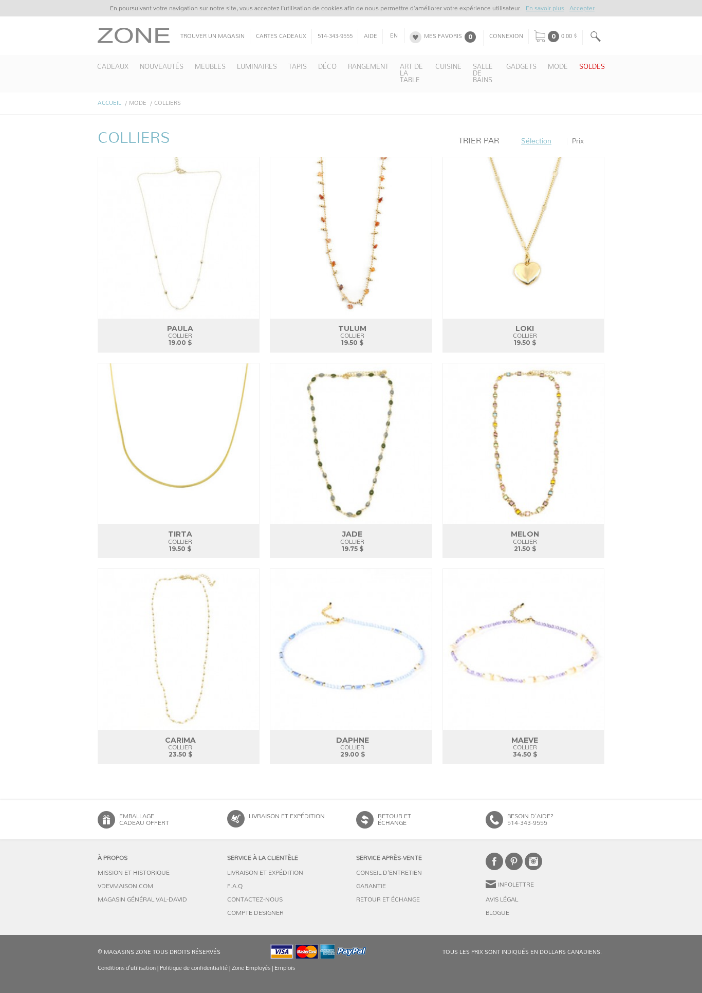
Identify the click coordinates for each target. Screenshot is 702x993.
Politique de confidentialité (194, 968)
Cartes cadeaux (281, 36)
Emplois (284, 968)
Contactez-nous (255, 899)
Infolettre (516, 884)
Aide (370, 36)
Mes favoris (443, 36)
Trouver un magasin (212, 36)
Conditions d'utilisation (127, 968)
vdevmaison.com (125, 886)
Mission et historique (134, 873)
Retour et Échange (388, 899)
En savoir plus (545, 8)
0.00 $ (569, 36)
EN (394, 36)
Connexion (506, 36)
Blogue (497, 913)
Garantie (371, 886)
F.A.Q (235, 886)
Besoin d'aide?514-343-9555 (530, 819)
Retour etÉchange (394, 819)
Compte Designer (255, 913)
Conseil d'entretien (389, 873)
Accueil (109, 103)
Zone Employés (251, 968)
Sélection (536, 141)
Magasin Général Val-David (142, 899)
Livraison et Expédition (287, 816)
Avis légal (502, 899)
